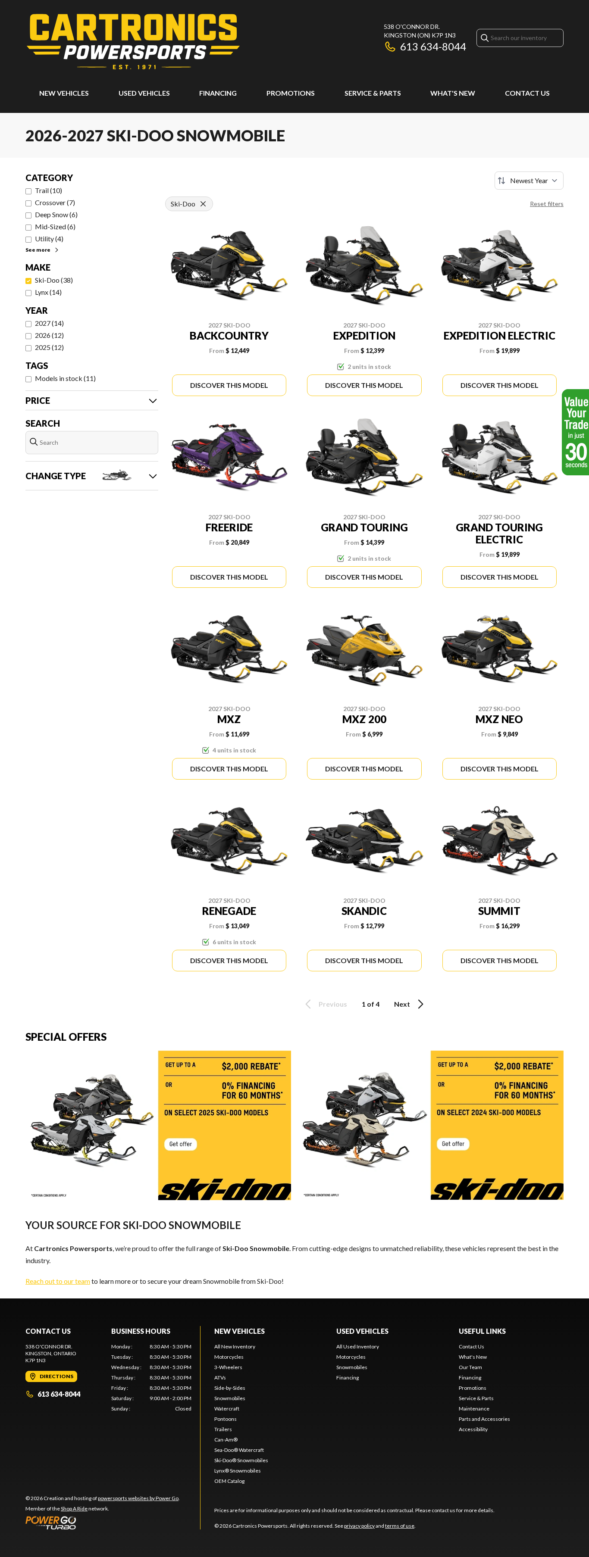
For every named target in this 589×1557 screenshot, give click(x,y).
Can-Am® (226, 1439)
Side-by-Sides (229, 1388)
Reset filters (547, 203)
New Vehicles (64, 93)
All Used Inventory (357, 1346)
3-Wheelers (228, 1367)
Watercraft (226, 1408)
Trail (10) (48, 190)
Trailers (223, 1429)
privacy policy (359, 1526)
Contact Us (527, 93)
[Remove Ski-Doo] (203, 204)
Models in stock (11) (65, 378)
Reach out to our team (57, 1281)
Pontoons (225, 1419)
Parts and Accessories (484, 1419)
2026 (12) (49, 335)
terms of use (399, 1526)
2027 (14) (49, 323)
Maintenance (474, 1408)
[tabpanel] (151, 1377)
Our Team (470, 1367)
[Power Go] (102, 1522)
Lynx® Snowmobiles (237, 1470)
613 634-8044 (433, 46)
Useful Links (482, 1331)
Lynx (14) (48, 292)
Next (402, 1004)
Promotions (290, 93)
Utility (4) (49, 238)
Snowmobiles (229, 1398)
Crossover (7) (55, 202)
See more (37, 249)
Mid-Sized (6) (55, 226)
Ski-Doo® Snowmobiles (241, 1460)
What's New (452, 93)
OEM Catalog (229, 1481)
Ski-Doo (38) (54, 280)
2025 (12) (49, 347)
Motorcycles (229, 1357)
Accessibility (473, 1429)
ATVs (220, 1377)
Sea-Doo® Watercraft (239, 1450)
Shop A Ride (74, 1508)
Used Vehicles (144, 93)
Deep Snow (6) (56, 214)
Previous (333, 1004)
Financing (218, 93)
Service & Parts (373, 93)
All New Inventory (234, 1346)
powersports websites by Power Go (138, 1498)
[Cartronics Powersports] (133, 41)
